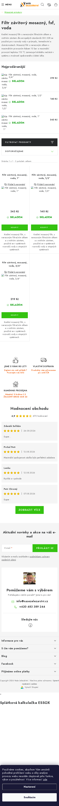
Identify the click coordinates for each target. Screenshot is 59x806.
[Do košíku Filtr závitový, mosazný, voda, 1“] (15, 228)
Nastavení (29, 786)
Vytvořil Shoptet (31, 687)
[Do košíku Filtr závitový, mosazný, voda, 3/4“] (15, 315)
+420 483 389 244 (32, 607)
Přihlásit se (45, 548)
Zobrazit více (30, 510)
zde (45, 779)
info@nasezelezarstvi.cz (32, 601)
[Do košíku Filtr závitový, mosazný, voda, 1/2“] (44, 228)
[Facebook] (30, 625)
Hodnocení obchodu (29, 408)
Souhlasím (29, 797)
